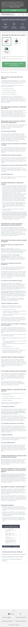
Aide (19, 14)
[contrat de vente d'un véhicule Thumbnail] (11, 536)
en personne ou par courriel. (13, 321)
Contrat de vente (6, 506)
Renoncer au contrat (14, 625)
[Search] (23, 14)
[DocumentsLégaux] (7, 14)
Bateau (16, 43)
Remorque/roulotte (6, 52)
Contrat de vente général (17, 360)
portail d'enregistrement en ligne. (15, 252)
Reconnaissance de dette (8, 512)
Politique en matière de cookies (16, 5)
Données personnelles (7, 621)
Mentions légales (7, 617)
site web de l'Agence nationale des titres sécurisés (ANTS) (14, 188)
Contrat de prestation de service (10, 517)
